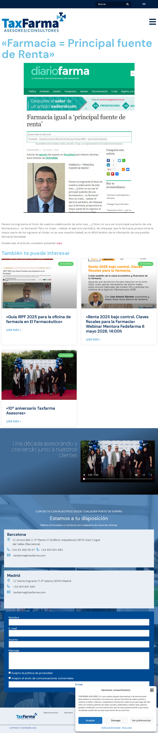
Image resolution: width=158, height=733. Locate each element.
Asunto (13, 639)
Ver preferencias (141, 720)
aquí (59, 243)
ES (144, 4)
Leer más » (13, 330)
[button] (151, 690)
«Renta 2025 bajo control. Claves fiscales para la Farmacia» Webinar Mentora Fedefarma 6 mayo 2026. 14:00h (117, 324)
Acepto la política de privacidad (31, 673)
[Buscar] (128, 4)
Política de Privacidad (111, 727)
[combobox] (110, 4)
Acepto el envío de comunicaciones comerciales (42, 678)
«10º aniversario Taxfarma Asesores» (30, 411)
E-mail (13, 628)
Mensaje (14, 650)
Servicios (68, 712)
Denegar (116, 720)
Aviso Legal (127, 727)
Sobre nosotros (51, 712)
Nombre (14, 617)
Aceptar (90, 720)
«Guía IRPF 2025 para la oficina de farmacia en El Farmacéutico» (38, 319)
